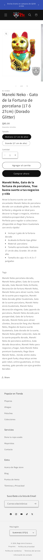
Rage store (21, 543)
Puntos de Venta (11, 479)
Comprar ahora (21, 173)
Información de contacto (23, 555)
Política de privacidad (26, 546)
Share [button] (7, 377)
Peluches (8, 413)
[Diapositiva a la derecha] (27, 86)
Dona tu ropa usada (13, 437)
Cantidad (6, 149)
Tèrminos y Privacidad (14, 485)
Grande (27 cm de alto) (16, 143)
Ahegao (7, 407)
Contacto (8, 449)
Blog (6, 473)
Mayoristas (9, 443)
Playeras (8, 401)
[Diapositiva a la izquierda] (15, 86)
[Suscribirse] (35, 503)
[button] (6, 15)
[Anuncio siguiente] (38, 4)
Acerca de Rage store (13, 467)
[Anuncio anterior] (4, 4)
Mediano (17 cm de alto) (16, 136)
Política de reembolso (13, 551)
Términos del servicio (32, 551)
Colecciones (9, 419)
